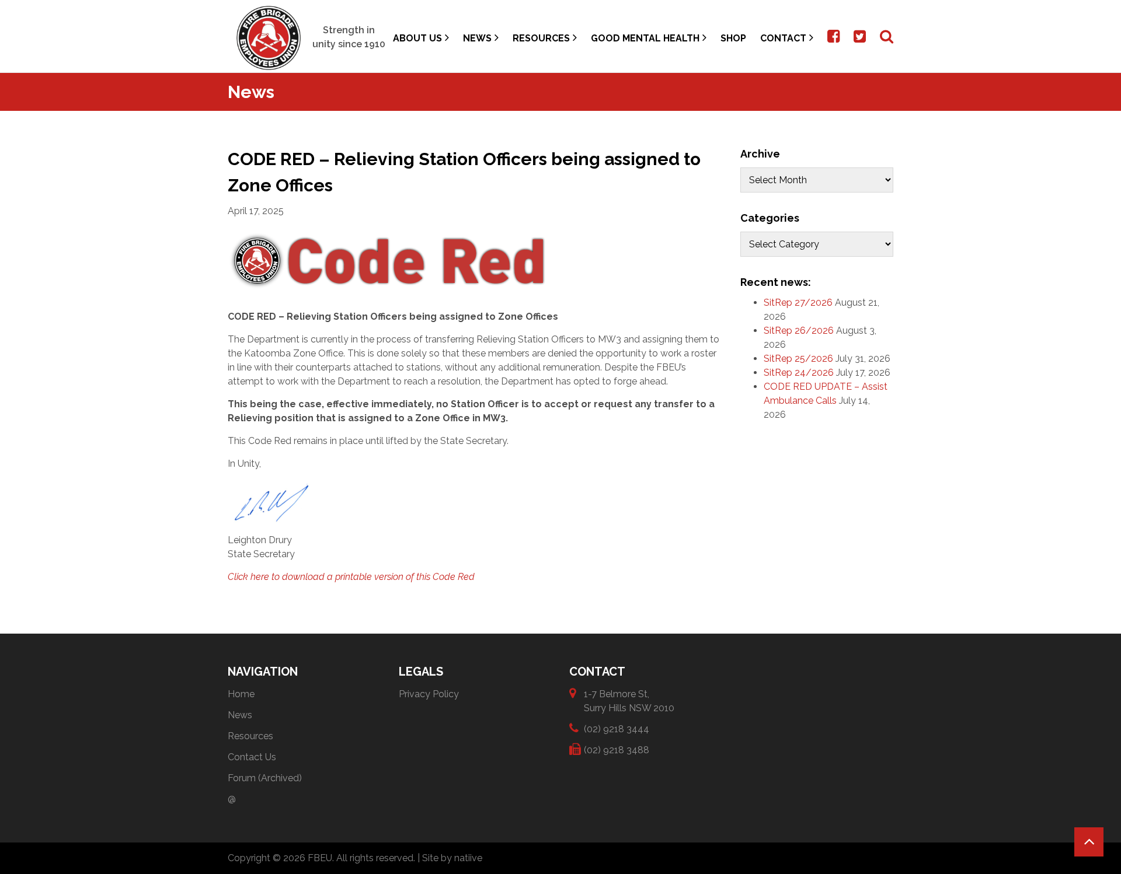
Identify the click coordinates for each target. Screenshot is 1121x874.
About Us (417, 38)
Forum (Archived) (265, 778)
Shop (733, 38)
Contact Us (252, 757)
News (477, 38)
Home (241, 694)
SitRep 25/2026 (798, 358)
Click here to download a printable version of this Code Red (351, 576)
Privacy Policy (429, 694)
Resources (541, 38)
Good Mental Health (645, 38)
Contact (783, 38)
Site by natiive (452, 857)
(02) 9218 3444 (616, 729)
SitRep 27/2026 (798, 302)
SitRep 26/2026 (799, 330)
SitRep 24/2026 (799, 372)
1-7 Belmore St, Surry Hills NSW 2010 (629, 701)
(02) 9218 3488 (616, 750)
